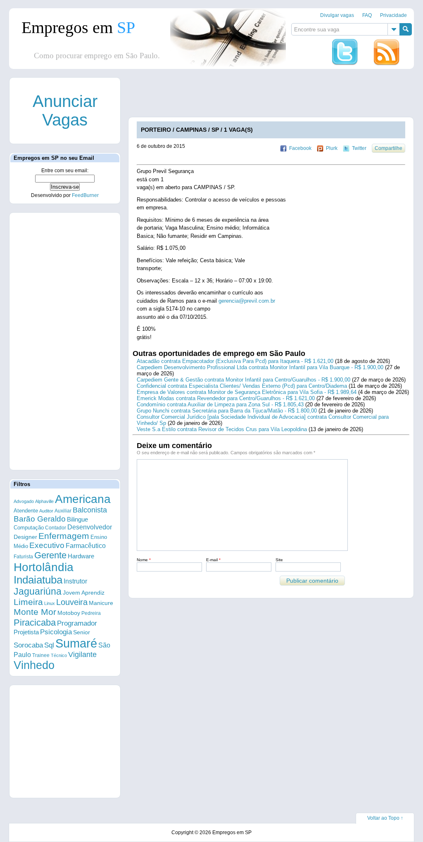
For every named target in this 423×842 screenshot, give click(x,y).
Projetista (26, 632)
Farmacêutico (86, 545)
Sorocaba (28, 645)
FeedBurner (85, 195)
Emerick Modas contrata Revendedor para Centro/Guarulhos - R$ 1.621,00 (226, 398)
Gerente (50, 555)
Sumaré (76, 643)
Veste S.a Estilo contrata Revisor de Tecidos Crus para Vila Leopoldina (222, 429)
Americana (83, 499)
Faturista (23, 556)
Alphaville (44, 501)
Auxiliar (63, 511)
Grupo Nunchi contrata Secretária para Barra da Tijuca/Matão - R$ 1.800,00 (227, 411)
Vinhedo (34, 665)
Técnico (59, 655)
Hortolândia (44, 567)
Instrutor (75, 581)
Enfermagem (63, 536)
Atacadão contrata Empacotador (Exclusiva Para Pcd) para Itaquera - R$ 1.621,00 (235, 361)
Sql (49, 645)
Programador (77, 623)
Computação (29, 527)
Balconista (90, 510)
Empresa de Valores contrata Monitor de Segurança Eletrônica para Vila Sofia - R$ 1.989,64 (246, 392)
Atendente (26, 511)
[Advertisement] (65, 341)
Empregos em (78, 27)
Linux (49, 603)
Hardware (81, 556)
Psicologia (56, 632)
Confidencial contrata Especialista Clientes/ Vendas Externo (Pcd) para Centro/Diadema (242, 386)
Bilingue (77, 519)
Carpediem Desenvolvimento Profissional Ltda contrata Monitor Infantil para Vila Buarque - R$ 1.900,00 (260, 367)
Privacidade (393, 15)
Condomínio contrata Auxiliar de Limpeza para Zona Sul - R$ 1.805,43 (220, 404)
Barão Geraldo (40, 519)
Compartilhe (388, 148)
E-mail (213, 559)
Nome (144, 559)
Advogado (24, 501)
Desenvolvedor (89, 527)
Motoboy (68, 613)
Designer (25, 537)
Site (279, 559)
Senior (81, 632)
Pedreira (91, 613)
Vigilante (82, 654)
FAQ (367, 15)
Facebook (300, 148)
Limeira (28, 602)
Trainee (41, 655)
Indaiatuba (38, 580)
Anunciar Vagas (65, 110)
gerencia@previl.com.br (247, 301)
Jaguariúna (38, 591)
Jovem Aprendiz (84, 593)
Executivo (46, 545)
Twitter (359, 148)
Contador (55, 528)
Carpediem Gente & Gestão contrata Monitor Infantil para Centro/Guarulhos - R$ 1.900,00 (243, 380)
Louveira (72, 602)
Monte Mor (35, 612)
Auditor (46, 510)
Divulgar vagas (337, 15)
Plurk (331, 148)
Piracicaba (35, 622)
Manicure (101, 603)
